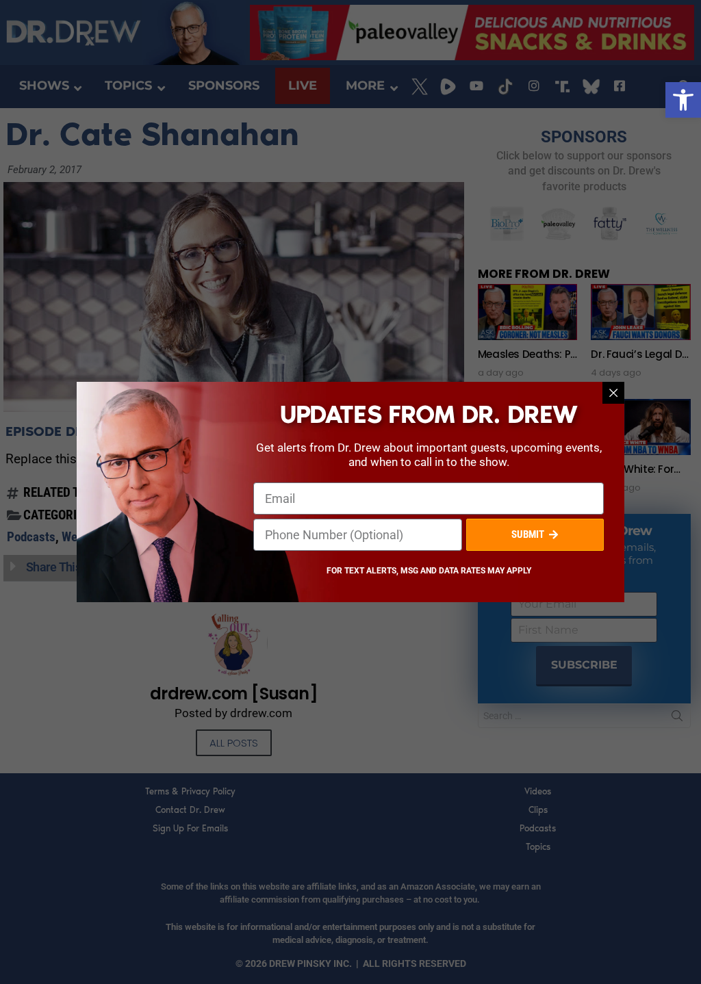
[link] (683, 100)
